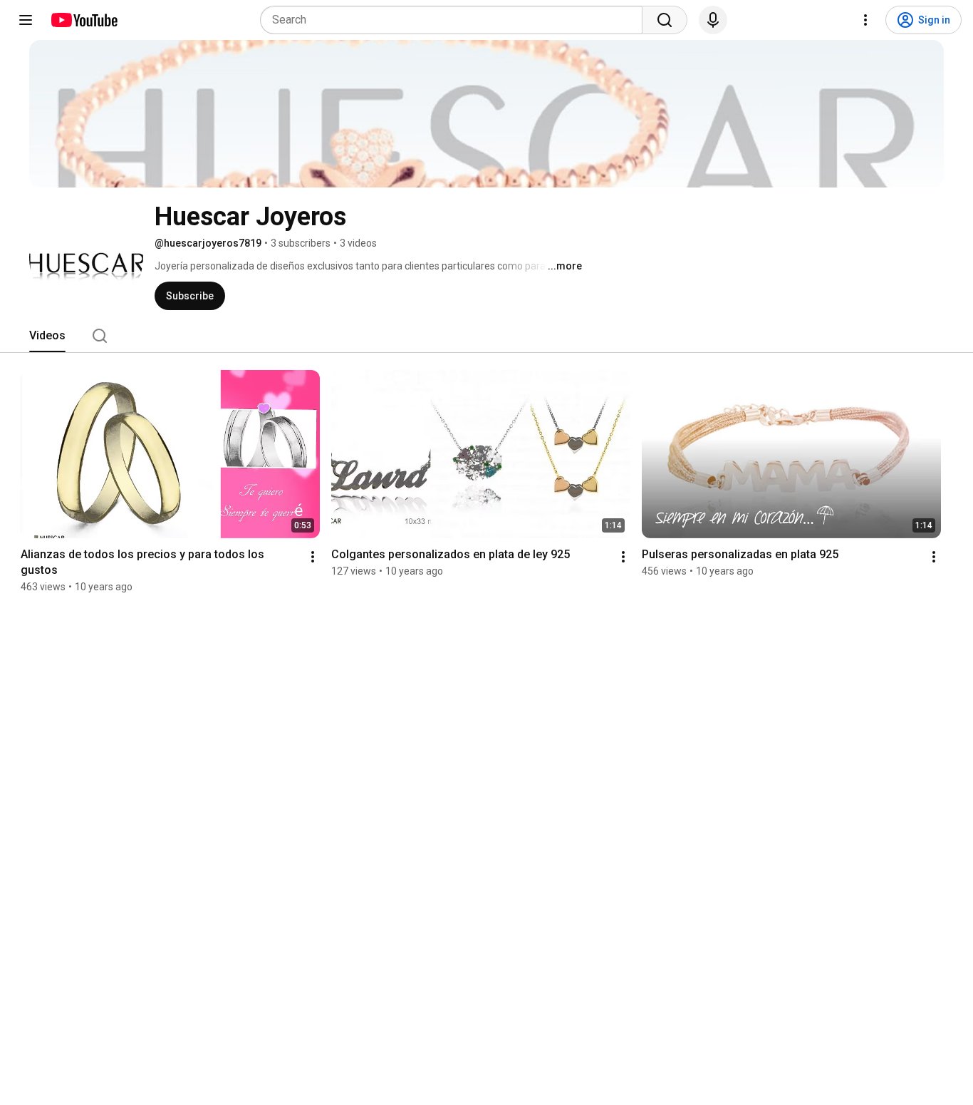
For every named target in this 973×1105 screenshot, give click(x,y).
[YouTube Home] (84, 20)
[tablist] (486, 336)
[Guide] (25, 20)
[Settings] (865, 20)
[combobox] (455, 20)
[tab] (47, 336)
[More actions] (312, 557)
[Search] (664, 20)
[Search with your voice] (713, 20)
